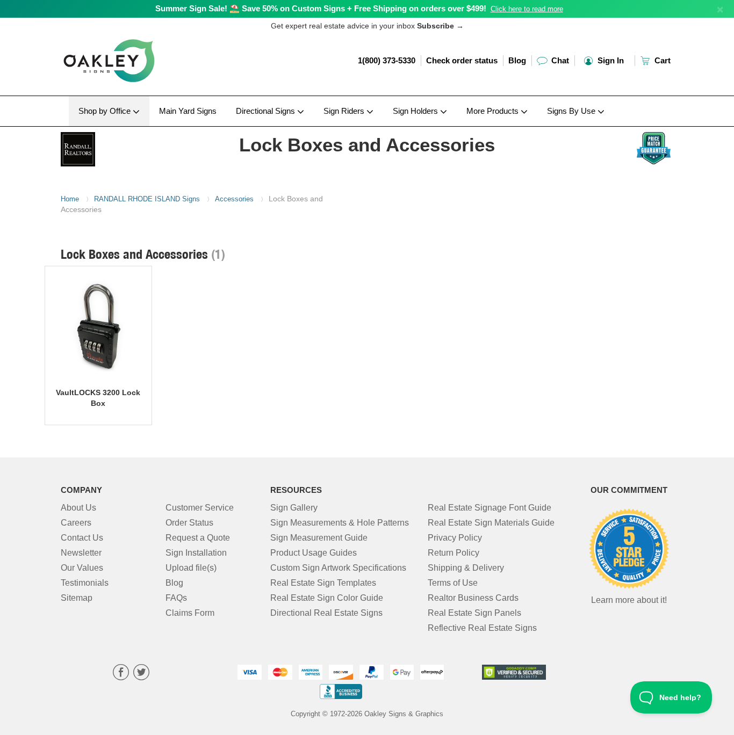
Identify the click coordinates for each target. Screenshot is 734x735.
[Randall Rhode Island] (131, 146)
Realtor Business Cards (473, 597)
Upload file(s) (191, 567)
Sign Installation (196, 552)
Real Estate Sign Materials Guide (491, 522)
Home (70, 199)
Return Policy (453, 552)
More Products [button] (493, 110)
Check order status (462, 60)
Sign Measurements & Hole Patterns (339, 522)
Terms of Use (453, 582)
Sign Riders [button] (344, 110)
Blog (517, 60)
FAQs (176, 597)
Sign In (609, 60)
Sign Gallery (294, 507)
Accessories (234, 199)
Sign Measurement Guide (319, 537)
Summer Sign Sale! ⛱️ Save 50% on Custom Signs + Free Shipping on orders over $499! (320, 8)
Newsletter (81, 552)
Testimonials (85, 582)
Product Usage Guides (313, 552)
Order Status (189, 522)
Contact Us (82, 537)
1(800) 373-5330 (386, 60)
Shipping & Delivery (466, 567)
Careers (76, 522)
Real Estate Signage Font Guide (489, 507)
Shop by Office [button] (105, 110)
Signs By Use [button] (572, 110)
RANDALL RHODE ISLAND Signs (147, 199)
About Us (78, 507)
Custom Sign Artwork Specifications (338, 567)
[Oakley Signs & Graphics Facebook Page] (121, 673)
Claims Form (189, 612)
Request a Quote (197, 537)
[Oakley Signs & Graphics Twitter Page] (141, 673)
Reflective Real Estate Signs (482, 627)
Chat (559, 60)
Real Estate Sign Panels (474, 612)
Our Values (82, 567)
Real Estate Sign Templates (323, 582)
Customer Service (199, 507)
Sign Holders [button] (416, 110)
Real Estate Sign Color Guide (326, 597)
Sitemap (76, 597)
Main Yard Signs (188, 110)
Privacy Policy (455, 537)
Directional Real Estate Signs (326, 612)
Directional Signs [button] (266, 110)
